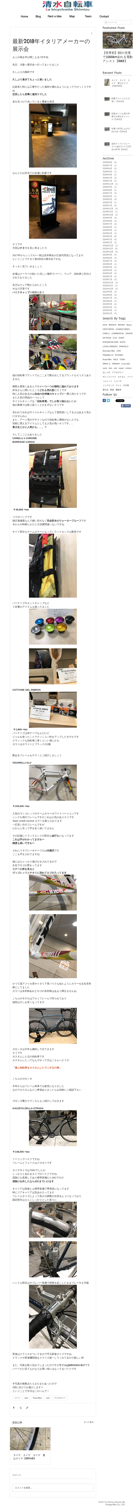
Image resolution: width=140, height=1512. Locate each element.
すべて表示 (89, 1422)
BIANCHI (112, 325)
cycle (105, 368)
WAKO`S (106, 364)
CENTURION (108, 329)
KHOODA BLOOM (110, 342)
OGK (119, 351)
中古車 (126, 385)
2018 (105, 325)
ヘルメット (107, 381)
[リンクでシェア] (27, 1407)
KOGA (122, 342)
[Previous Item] (107, 40)
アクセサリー (60, 1398)
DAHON (129, 333)
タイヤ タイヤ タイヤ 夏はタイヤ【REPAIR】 (29, 1457)
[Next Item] (128, 40)
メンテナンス (108, 385)
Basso (129, 325)
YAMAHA (116, 364)
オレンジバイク (109, 377)
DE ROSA (107, 338)
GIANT (121, 338)
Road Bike (37, 1398)
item (26, 1398)
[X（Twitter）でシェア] (20, 1407)
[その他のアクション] (91, 33)
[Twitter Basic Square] (108, 400)
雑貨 (112, 390)
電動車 (118, 390)
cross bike (125, 364)
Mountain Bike (109, 351)
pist (47, 1398)
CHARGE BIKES (123, 329)
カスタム (121, 377)
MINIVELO (123, 346)
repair (121, 368)
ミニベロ (118, 381)
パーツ (17, 1398)
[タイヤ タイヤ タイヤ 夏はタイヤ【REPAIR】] (30, 1438)
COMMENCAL (118, 333)
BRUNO (121, 325)
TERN (122, 359)
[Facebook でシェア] (13, 1407)
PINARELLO (108, 355)
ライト (119, 385)
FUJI (115, 338)
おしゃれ (106, 372)
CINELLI (106, 333)
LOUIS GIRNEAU (110, 346)
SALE (115, 359)
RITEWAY (119, 355)
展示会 (105, 390)
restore (128, 368)
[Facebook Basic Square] (104, 400)
